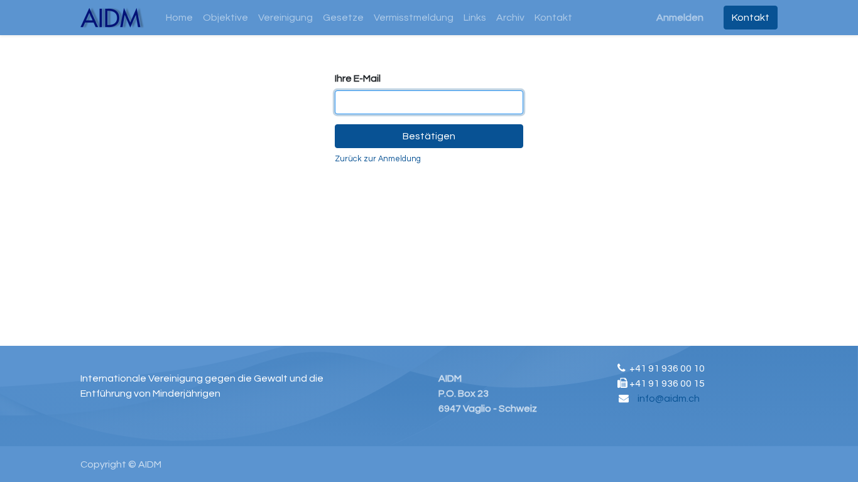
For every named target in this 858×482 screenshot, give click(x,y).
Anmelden (679, 18)
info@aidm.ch (669, 399)
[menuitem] (179, 17)
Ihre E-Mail (358, 78)
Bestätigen (429, 136)
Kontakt (750, 18)
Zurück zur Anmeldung (378, 159)
